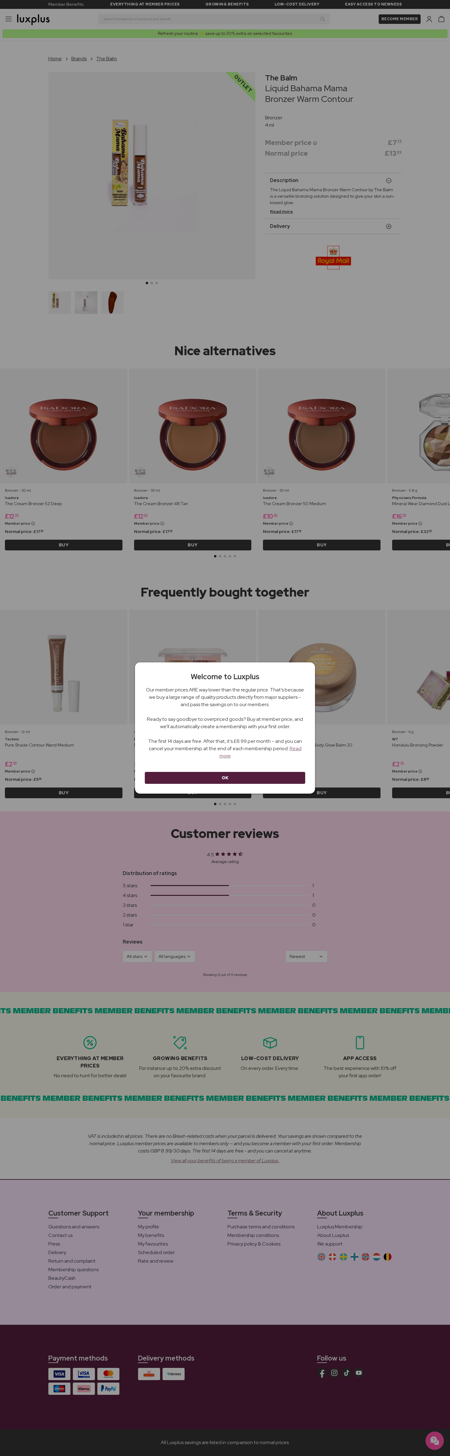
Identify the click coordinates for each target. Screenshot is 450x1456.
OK (225, 777)
